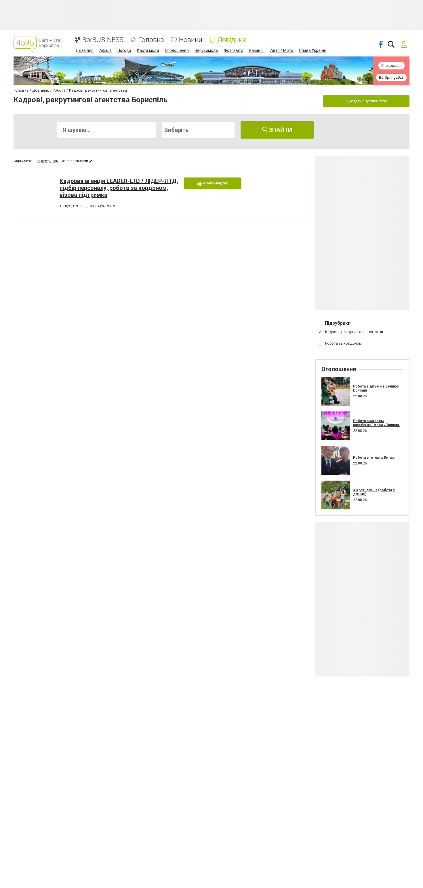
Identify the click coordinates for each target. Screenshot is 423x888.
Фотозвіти (233, 50)
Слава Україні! (312, 50)
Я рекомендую (215, 183)
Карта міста (148, 50)
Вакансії (256, 50)
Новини (190, 40)
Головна (151, 40)
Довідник (231, 40)
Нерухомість (206, 50)
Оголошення (177, 50)
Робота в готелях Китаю (374, 458)
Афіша (105, 50)
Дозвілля (85, 50)
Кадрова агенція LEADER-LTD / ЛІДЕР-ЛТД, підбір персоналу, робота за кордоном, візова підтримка (119, 187)
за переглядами (75, 161)
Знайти (279, 129)
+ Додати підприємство (366, 101)
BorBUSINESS (102, 40)
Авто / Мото (281, 50)
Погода (124, 50)
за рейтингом (47, 161)
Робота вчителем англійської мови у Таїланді (376, 423)
